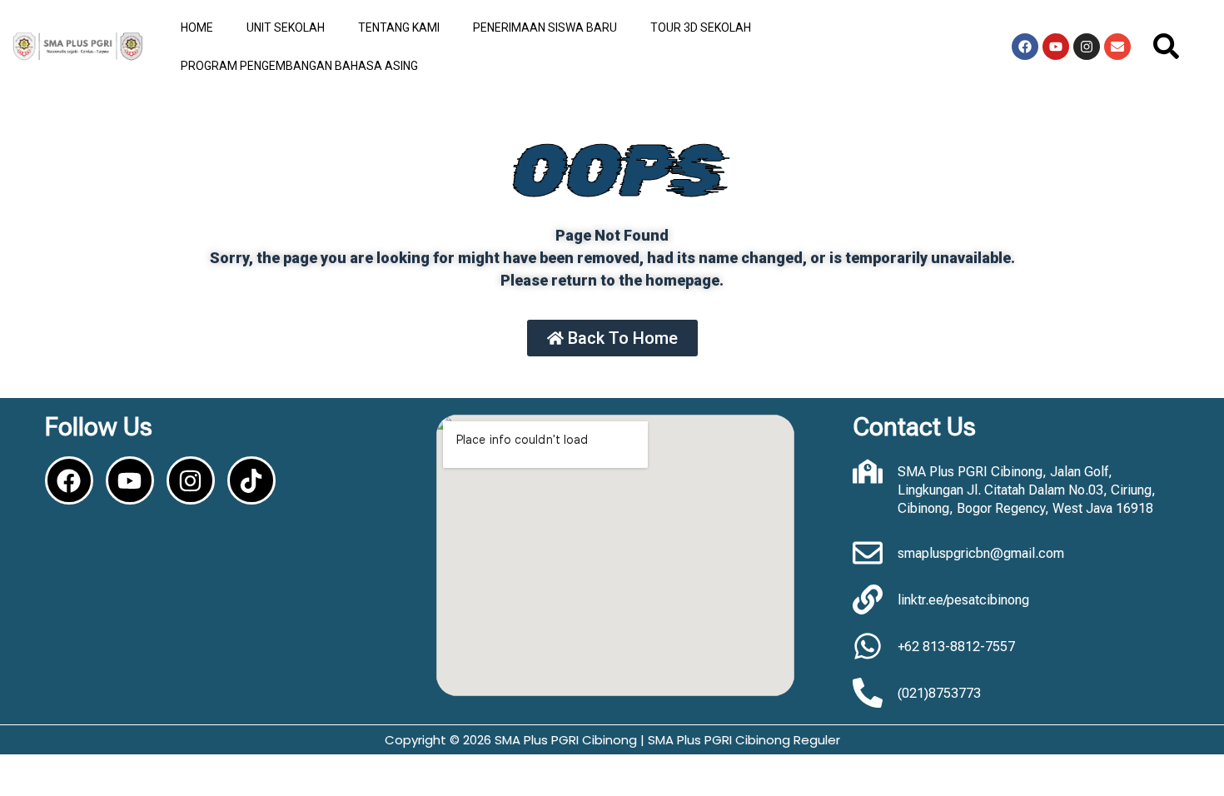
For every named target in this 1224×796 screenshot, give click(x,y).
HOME (197, 27)
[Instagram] (1086, 46)
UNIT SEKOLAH (285, 27)
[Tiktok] (251, 480)
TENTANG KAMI (399, 27)
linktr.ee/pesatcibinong (963, 600)
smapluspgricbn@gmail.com (981, 553)
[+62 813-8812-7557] (868, 646)
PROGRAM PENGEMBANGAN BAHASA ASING (299, 65)
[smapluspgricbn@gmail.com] (868, 553)
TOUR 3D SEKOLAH (700, 27)
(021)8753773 (939, 693)
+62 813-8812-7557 (956, 646)
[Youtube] (1055, 46)
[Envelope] (1117, 46)
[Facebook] (1025, 46)
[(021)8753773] (868, 693)
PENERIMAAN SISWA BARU (545, 27)
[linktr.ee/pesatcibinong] (868, 599)
